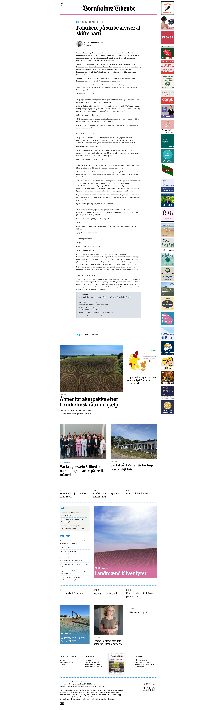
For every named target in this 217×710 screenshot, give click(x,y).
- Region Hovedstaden (71, 514)
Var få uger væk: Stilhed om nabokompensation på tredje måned (73, 578)
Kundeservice (139, 666)
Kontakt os (63, 660)
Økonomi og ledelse (66, 662)
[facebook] (61, 703)
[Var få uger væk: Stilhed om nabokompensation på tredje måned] (83, 441)
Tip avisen (63, 664)
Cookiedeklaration (107, 699)
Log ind (61, 5)
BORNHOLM (96, 590)
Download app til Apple (93, 664)
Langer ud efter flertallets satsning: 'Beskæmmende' (73, 572)
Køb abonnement (140, 660)
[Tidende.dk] (108, 8)
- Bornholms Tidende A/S (72, 520)
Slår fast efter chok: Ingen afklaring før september (78, 410)
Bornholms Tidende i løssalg (144, 664)
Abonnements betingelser (143, 662)
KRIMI (61, 490)
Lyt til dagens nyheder (92, 662)
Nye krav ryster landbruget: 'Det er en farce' (76, 414)
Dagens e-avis (89, 660)
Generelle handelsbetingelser (70, 699)
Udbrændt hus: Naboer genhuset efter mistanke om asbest (74, 565)
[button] (156, 3)
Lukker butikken (66, 547)
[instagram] (63, 703)
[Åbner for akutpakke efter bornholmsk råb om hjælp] (91, 368)
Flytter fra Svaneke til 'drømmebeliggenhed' (68, 552)
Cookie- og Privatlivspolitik (90, 699)
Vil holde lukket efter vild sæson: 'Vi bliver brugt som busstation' (73, 542)
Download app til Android (93, 666)
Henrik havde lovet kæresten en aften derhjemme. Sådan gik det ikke (73, 559)
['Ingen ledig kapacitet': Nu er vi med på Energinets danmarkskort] (142, 360)
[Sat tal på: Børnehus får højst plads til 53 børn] (134, 441)
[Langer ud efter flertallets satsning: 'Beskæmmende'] (108, 620)
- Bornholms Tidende (74, 527)
